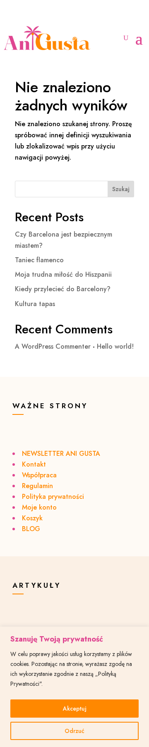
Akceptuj (75, 708)
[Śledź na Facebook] (28, 15)
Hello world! (115, 346)
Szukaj (121, 189)
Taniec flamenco (39, 260)
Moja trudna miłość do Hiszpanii (63, 274)
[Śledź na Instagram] (12, 15)
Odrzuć (74, 731)
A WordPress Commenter (53, 346)
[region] (74, 687)
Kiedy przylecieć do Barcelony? (63, 289)
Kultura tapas (35, 304)
